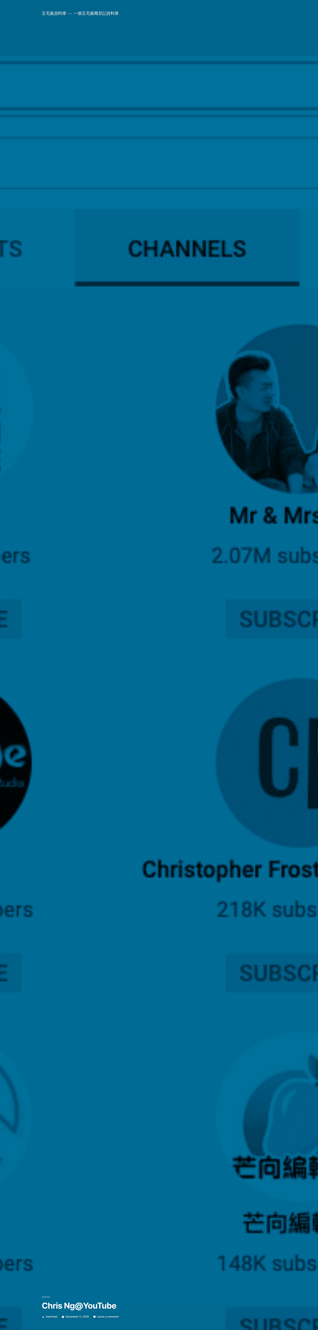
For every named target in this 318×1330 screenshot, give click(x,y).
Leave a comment (108, 1316)
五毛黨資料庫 (54, 13)
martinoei (51, 1316)
